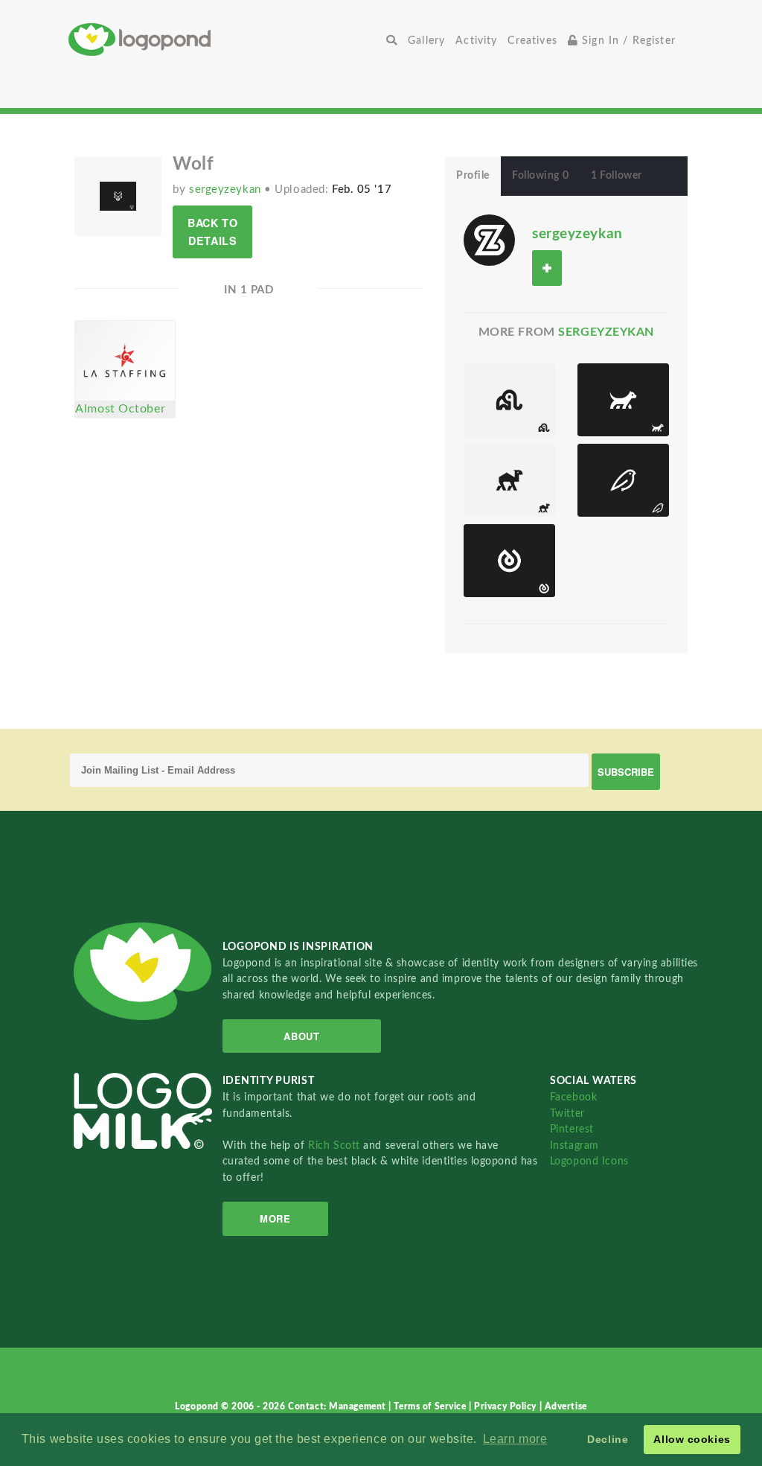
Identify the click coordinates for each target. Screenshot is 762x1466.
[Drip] (509, 560)
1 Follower (616, 175)
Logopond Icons (589, 1161)
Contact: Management (338, 1406)
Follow (547, 267)
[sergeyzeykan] (489, 240)
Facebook (573, 1097)
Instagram (574, 1145)
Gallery (426, 40)
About (301, 1036)
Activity (476, 40)
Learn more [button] (515, 1438)
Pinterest (572, 1129)
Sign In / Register (627, 40)
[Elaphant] (509, 399)
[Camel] (509, 480)
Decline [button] (607, 1439)
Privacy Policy (506, 1406)
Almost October (120, 409)
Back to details (212, 231)
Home (224, 39)
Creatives (532, 40)
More (275, 1218)
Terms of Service (431, 1406)
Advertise (566, 1406)
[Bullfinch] (623, 480)
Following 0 (540, 175)
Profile (473, 175)
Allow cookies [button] (691, 1439)
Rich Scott (335, 1145)
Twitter (567, 1113)
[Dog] (623, 399)
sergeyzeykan (226, 189)
